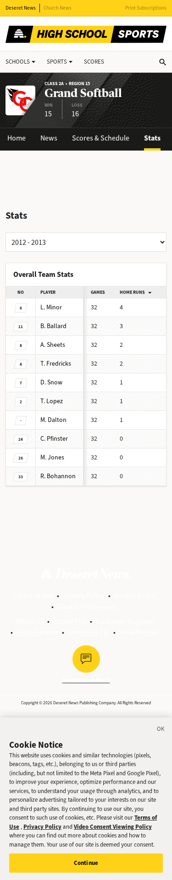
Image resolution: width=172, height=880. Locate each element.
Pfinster (54, 438)
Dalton (53, 420)
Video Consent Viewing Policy (113, 827)
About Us (30, 621)
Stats (152, 138)
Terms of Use (33, 595)
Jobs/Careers (37, 632)
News (48, 138)
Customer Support (124, 621)
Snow (51, 382)
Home (16, 138)
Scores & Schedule (100, 138)
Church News (58, 8)
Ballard (53, 326)
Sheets (52, 344)
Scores (94, 61)
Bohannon (58, 476)
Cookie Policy (134, 595)
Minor (51, 307)
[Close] (161, 730)
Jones (52, 457)
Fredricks (55, 363)
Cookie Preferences (87, 606)
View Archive (138, 632)
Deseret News (21, 8)
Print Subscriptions (145, 8)
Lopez (51, 401)
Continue (86, 863)
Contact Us (69, 621)
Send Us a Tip (89, 632)
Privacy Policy (84, 595)
